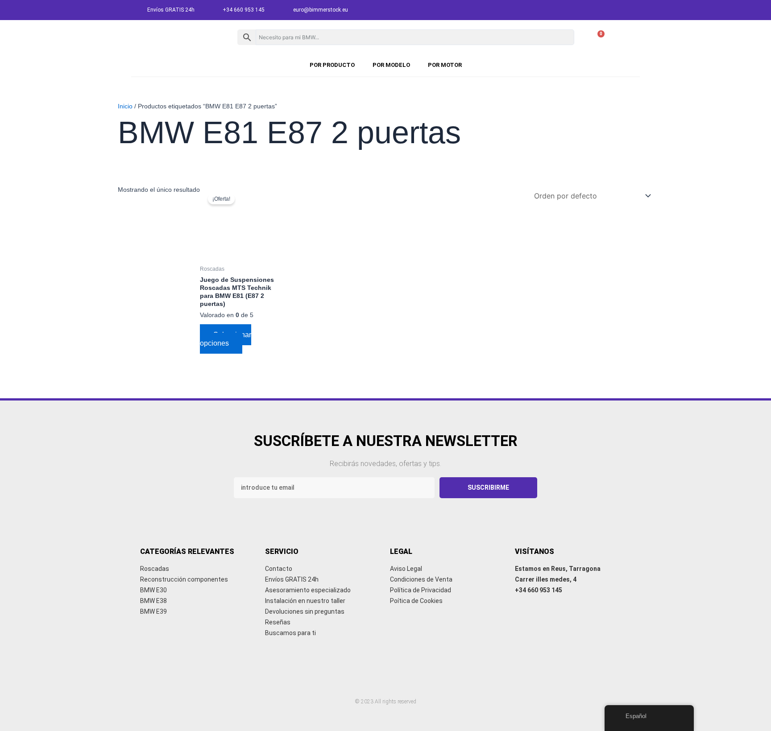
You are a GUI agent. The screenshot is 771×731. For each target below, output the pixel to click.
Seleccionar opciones (225, 339)
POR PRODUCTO (332, 65)
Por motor (445, 65)
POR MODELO (391, 65)
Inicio (125, 106)
